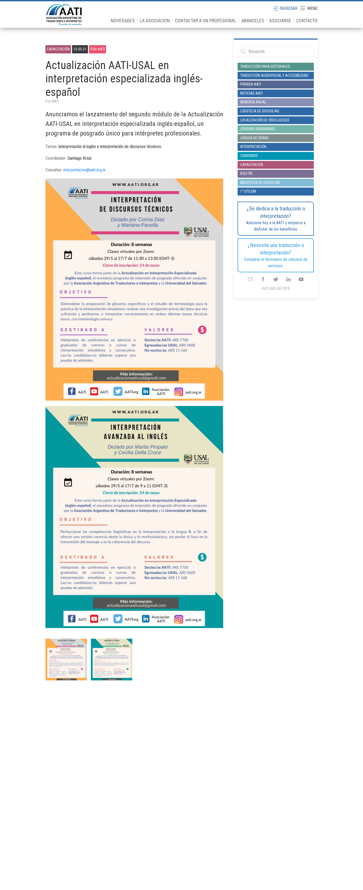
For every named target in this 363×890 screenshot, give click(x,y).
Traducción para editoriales (265, 66)
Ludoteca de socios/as (259, 111)
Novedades (123, 20)
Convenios (249, 156)
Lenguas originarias (257, 129)
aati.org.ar (64, 14)
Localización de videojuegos (264, 120)
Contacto (307, 20)
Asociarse (280, 20)
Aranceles (252, 20)
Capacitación (58, 49)
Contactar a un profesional (205, 20)
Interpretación (253, 147)
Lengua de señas (254, 138)
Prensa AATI (250, 84)
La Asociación (155, 20)
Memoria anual (253, 102)
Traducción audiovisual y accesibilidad (274, 75)
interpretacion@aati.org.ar (84, 169)
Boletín (246, 173)
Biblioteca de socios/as (260, 182)
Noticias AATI (251, 93)
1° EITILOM (248, 191)
